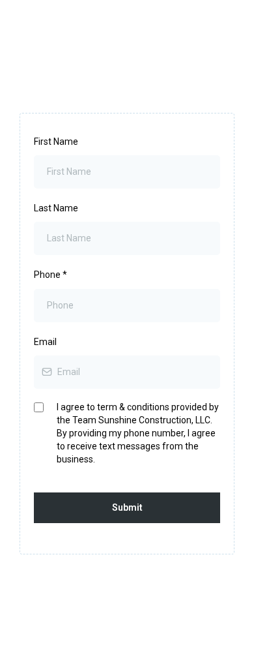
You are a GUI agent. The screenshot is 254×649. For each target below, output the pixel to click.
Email (45, 342)
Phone (50, 274)
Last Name (56, 208)
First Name (56, 141)
